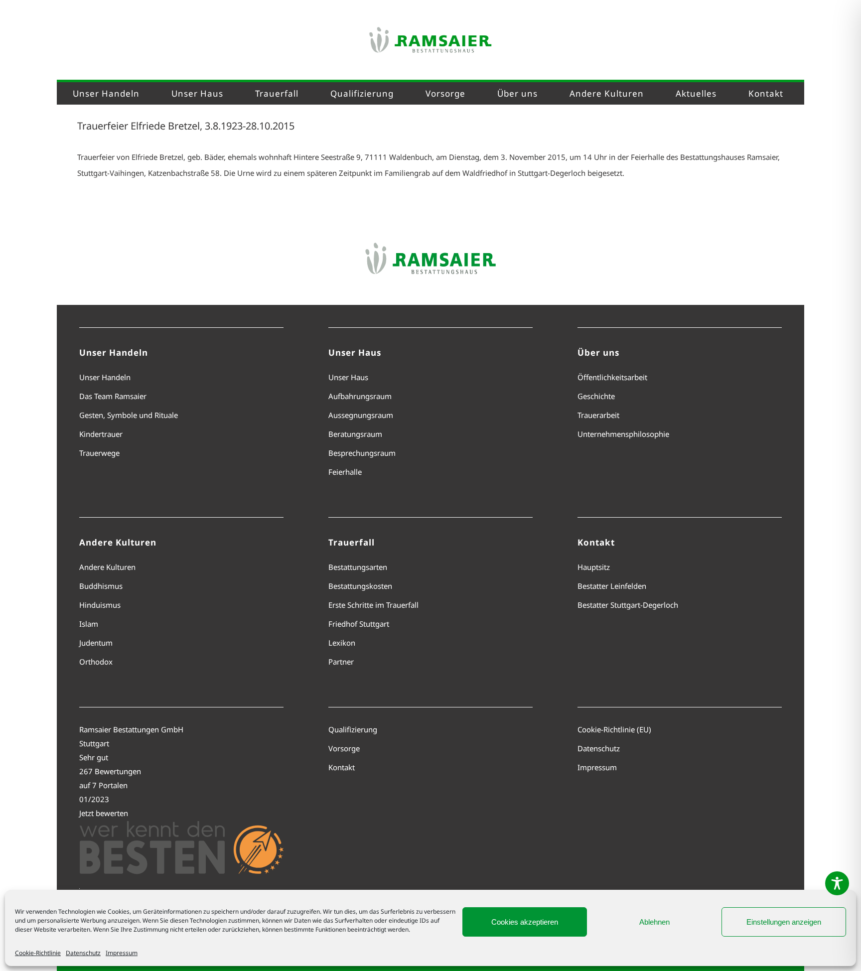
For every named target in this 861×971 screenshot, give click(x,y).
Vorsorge (344, 748)
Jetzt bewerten (103, 813)
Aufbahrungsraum (360, 396)
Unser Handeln (105, 377)
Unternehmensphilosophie (623, 434)
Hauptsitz (593, 567)
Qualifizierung (352, 729)
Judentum (96, 643)
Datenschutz (83, 953)
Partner (341, 662)
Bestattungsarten (357, 567)
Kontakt (341, 767)
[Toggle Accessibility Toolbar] (837, 883)
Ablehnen (654, 922)
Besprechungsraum (362, 453)
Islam (88, 624)
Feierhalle (345, 472)
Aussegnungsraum (360, 415)
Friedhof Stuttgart (358, 624)
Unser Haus (348, 377)
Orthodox (96, 662)
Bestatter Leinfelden (611, 586)
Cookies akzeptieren (524, 922)
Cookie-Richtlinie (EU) (614, 729)
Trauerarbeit (598, 415)
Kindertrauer (101, 434)
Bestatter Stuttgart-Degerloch (627, 605)
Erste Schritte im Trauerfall (373, 605)
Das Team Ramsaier (112, 396)
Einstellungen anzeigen (783, 922)
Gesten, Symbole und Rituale (128, 415)
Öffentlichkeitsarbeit (612, 377)
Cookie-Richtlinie (38, 953)
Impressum (122, 953)
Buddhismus (101, 586)
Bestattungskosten (360, 586)
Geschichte (596, 396)
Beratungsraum (355, 434)
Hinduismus (100, 605)
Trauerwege (99, 453)
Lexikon (341, 643)
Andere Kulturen (107, 567)
